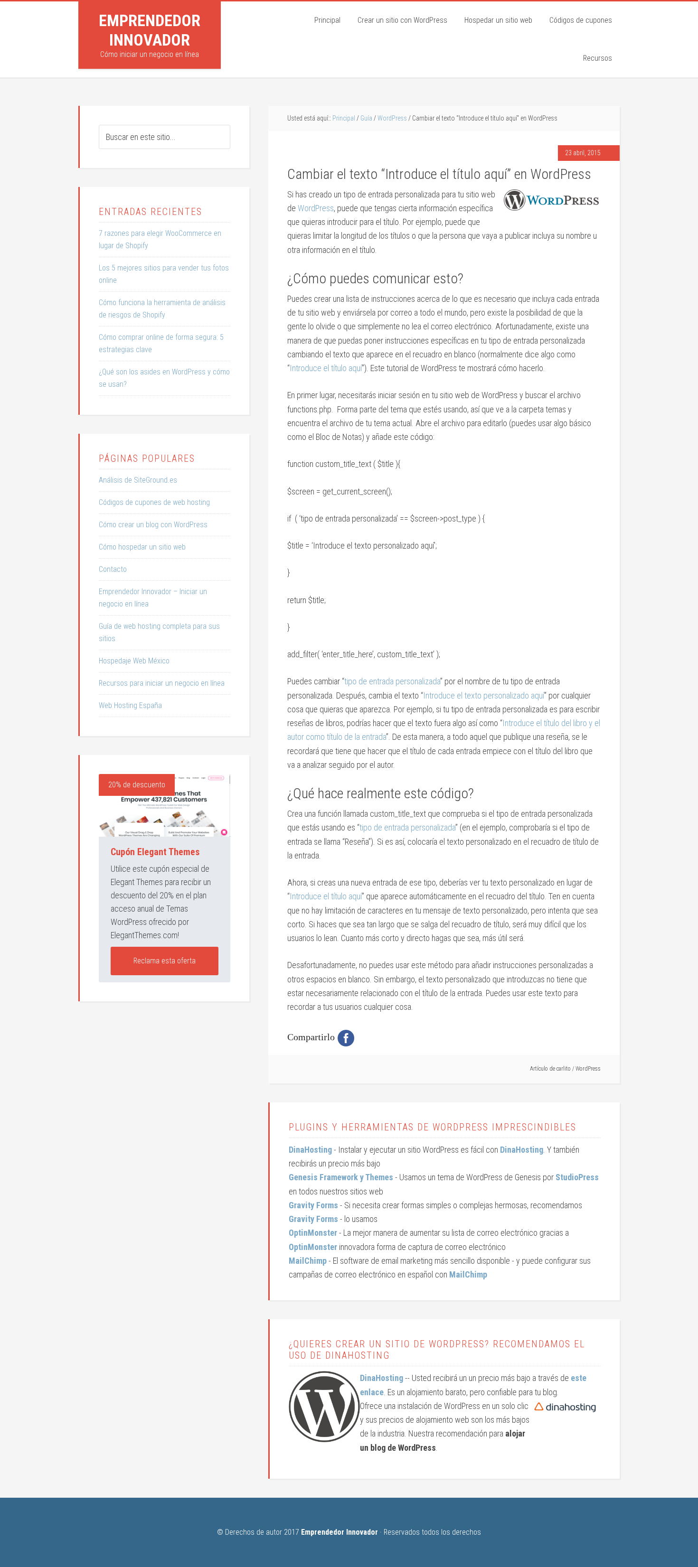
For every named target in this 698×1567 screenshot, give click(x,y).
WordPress (316, 208)
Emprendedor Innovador (149, 30)
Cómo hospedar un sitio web (142, 546)
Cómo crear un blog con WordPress (153, 524)
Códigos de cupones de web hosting (154, 502)
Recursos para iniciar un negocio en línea (162, 683)
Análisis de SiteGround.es (138, 480)
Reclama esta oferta (164, 960)
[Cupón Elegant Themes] (164, 805)
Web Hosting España (130, 705)
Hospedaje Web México (134, 660)
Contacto (113, 569)
